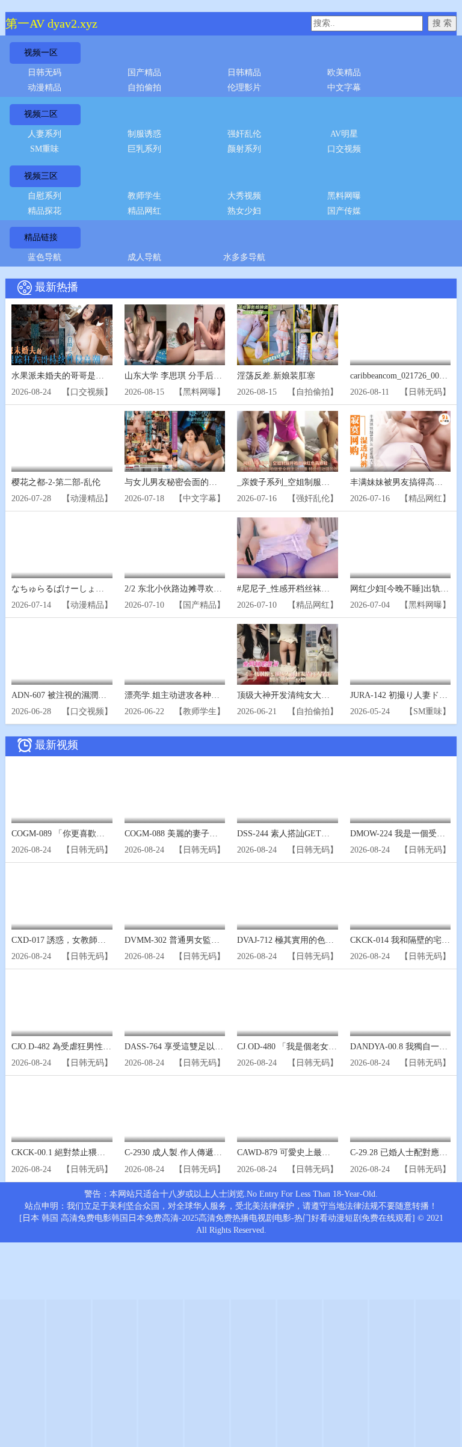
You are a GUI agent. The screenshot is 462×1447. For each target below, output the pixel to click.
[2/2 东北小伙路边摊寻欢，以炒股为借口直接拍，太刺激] (175, 547)
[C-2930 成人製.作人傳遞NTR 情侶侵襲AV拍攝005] (175, 1112)
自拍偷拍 (144, 87)
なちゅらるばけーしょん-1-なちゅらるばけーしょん (109, 588)
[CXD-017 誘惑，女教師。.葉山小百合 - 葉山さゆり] (61, 899)
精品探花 (44, 210)
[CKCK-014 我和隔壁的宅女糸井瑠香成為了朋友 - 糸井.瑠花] (400, 899)
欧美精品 (344, 72)
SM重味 (44, 148)
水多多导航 (244, 257)
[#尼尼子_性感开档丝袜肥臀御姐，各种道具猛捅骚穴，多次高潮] (287, 547)
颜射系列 (244, 148)
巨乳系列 (144, 148)
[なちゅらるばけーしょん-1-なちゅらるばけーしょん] (61, 547)
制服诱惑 (144, 133)
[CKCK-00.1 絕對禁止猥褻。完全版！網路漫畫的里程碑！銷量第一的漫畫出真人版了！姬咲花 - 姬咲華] (61, 1112)
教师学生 (144, 195)
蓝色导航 (44, 257)
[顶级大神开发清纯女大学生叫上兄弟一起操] (287, 654)
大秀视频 (244, 195)
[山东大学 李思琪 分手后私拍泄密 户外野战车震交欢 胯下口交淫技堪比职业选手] (175, 334)
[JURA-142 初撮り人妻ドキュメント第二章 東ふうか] (400, 654)
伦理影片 (244, 87)
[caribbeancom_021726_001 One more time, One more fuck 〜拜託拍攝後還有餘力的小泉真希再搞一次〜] (400, 334)
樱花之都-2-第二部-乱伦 (55, 482)
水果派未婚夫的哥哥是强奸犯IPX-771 (80, 375)
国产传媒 (344, 210)
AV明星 (344, 133)
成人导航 (144, 257)
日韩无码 (44, 72)
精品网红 (144, 210)
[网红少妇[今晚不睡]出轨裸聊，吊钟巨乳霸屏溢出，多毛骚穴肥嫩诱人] (400, 547)
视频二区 (41, 114)
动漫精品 (44, 87)
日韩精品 (244, 72)
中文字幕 (344, 87)
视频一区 (41, 52)
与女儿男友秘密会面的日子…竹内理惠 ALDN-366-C (221, 482)
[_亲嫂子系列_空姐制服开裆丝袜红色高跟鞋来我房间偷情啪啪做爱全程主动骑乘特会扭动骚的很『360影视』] (287, 441)
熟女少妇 (244, 210)
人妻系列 (44, 133)
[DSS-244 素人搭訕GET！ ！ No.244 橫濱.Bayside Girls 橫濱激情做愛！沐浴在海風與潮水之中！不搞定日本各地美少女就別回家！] (287, 792)
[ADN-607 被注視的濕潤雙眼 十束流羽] (61, 654)
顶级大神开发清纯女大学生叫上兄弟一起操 (317, 695)
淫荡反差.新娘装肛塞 (276, 375)
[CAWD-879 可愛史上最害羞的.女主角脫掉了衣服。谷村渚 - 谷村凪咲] (287, 1112)
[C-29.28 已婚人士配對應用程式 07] (400, 1112)
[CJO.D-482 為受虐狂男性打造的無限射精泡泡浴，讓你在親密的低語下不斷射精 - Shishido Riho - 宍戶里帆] (61, 1005)
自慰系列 (44, 195)
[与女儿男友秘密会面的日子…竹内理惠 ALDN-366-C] (175, 441)
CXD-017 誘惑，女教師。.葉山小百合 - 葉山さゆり (105, 940)
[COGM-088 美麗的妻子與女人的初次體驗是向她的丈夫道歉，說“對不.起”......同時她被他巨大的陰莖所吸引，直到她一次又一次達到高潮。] (175, 792)
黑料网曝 (344, 195)
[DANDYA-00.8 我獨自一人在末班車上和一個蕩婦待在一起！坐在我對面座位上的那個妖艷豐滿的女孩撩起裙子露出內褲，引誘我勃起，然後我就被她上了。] (400, 1005)
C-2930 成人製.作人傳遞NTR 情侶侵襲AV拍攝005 (216, 1152)
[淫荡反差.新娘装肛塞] (287, 334)
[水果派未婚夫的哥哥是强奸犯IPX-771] (61, 334)
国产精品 (144, 72)
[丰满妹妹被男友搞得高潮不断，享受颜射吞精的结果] (400, 441)
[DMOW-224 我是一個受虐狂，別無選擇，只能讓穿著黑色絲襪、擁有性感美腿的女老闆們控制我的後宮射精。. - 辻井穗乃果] (400, 792)
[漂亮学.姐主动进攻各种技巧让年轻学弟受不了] (175, 654)
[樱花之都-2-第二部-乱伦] (61, 441)
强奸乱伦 (244, 133)
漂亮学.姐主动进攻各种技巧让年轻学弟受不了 (210, 695)
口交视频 (344, 148)
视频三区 (41, 175)
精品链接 (41, 237)
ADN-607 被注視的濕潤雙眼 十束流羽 (81, 695)
